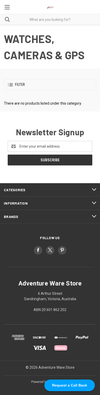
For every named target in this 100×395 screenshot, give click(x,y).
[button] (50, 84)
